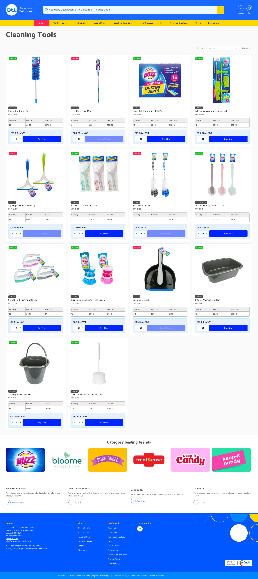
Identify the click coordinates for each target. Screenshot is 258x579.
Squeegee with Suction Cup (21, 205)
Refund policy (121, 575)
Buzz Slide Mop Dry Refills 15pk (148, 111)
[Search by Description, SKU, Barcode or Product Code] (220, 10)
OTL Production (73, 575)
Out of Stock (104, 139)
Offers (198, 23)
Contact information (138, 575)
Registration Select (116, 537)
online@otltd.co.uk (14, 535)
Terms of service (157, 575)
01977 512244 (12, 538)
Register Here (18, 502)
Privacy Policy (114, 559)
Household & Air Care (122, 23)
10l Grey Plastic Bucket (19, 394)
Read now (141, 501)
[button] (80, 23)
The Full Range (85, 527)
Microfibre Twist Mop (81, 111)
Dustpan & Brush (141, 300)
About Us (112, 527)
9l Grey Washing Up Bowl (207, 300)
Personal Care (99, 23)
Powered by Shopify (89, 575)
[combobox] (133, 10)
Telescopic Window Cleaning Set (211, 111)
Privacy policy (106, 575)
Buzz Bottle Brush (141, 205)
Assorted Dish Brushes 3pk (84, 205)
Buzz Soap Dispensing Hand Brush (88, 300)
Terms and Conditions (117, 554)
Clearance (82, 550)
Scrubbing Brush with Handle (22, 300)
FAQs (110, 541)
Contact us (112, 532)
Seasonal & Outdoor (179, 23)
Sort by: (200, 48)
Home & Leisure (146, 23)
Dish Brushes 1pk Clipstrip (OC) (210, 205)
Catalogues (113, 550)
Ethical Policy (114, 563)
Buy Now (42, 139)
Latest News (113, 545)
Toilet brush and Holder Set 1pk (86, 394)
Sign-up (78, 502)
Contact (203, 502)
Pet (161, 23)
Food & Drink (80, 23)
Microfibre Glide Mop (18, 111)
